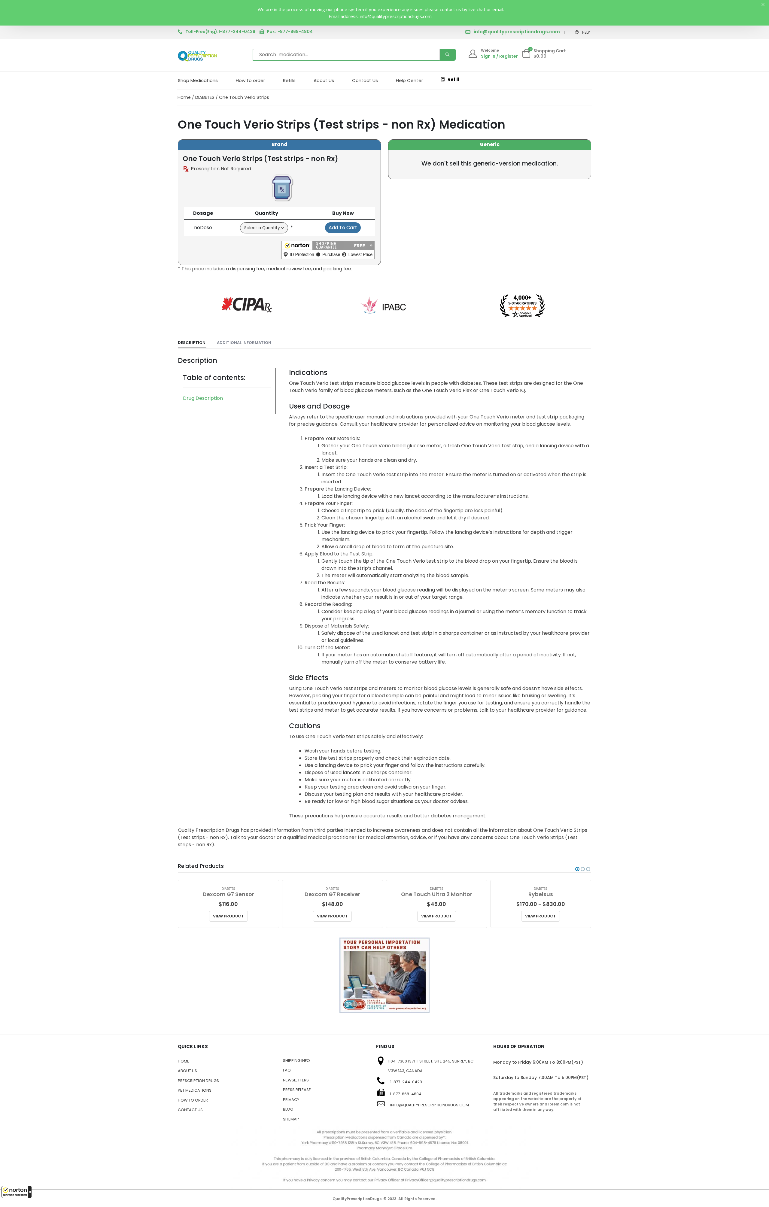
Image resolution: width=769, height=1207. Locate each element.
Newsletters (296, 1080)
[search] (447, 54)
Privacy (291, 1099)
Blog (288, 1109)
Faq (287, 1070)
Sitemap (291, 1119)
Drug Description (203, 398)
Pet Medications (194, 1090)
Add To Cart (343, 227)
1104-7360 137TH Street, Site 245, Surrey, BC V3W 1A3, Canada (430, 1066)
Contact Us (365, 80)
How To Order (193, 1100)
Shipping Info (296, 1060)
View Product (228, 916)
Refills (289, 80)
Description (191, 342)
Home (184, 97)
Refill (453, 79)
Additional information (244, 342)
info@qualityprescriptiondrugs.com (517, 32)
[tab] (192, 343)
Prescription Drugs (198, 1081)
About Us (324, 80)
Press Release (297, 1090)
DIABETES (204, 97)
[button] (17, 1192)
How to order (250, 80)
